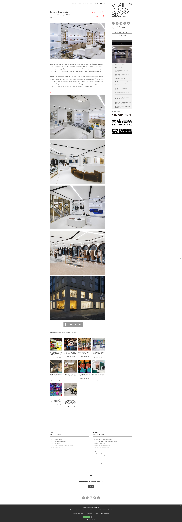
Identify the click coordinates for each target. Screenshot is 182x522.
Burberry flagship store (60, 12)
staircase (74, 332)
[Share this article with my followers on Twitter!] (70, 324)
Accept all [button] (86, 517)
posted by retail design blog (57, 15)
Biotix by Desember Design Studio (84, 375)
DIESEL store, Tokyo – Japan (84, 353)
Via (50, 92)
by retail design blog (56, 357)
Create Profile (122, 35)
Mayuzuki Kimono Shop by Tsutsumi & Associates (70, 376)
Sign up (91, 486)
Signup (56, 3)
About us (74, 3)
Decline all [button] (95, 517)
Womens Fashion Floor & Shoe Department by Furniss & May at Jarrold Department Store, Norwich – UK (70, 400)
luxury (69, 332)
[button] (74, 513)
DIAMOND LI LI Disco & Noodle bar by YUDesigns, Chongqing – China (56, 399)
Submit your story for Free (122, 32)
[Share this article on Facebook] (65, 324)
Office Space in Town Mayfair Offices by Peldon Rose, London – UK (98, 376)
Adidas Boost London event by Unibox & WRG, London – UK (56, 353)
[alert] (91, 513)
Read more (99, 511)
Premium (91, 3)
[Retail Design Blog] (122, 10)
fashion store (65, 332)
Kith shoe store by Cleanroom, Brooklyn (70, 353)
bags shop (55, 332)
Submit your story (83, 3)
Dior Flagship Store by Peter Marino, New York (98, 353)
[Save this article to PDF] (80, 324)
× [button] (180, 505)
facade (59, 332)
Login (51, 3)
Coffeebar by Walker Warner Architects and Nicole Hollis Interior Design (56, 376)
